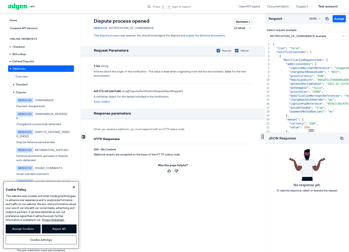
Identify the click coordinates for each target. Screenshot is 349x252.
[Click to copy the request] (327, 19)
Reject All (59, 229)
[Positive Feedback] (169, 171)
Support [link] (302, 6)
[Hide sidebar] (83, 137)
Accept (339, 18)
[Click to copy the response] (342, 138)
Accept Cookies (23, 229)
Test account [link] (328, 6)
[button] (174, 6)
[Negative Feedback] (176, 171)
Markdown (243, 21)
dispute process (110, 35)
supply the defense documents (205, 35)
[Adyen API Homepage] (28, 6)
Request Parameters (111, 50)
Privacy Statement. (53, 220)
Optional (245, 50)
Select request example (281, 30)
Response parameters (112, 113)
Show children (102, 101)
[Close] (73, 187)
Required (226, 50)
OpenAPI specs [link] (249, 6)
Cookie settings (41, 239)
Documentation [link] (278, 6)
